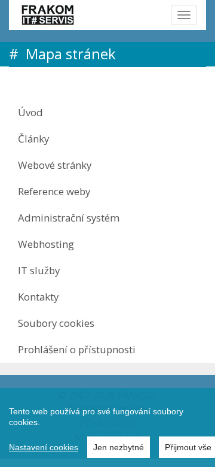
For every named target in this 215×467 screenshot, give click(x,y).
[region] (107, 427)
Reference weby (54, 191)
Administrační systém (68, 218)
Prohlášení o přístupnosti (77, 349)
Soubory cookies (56, 323)
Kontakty (38, 297)
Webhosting (46, 244)
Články (33, 138)
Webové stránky (54, 165)
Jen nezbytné (118, 447)
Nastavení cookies (43, 447)
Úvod (30, 112)
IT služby (39, 270)
